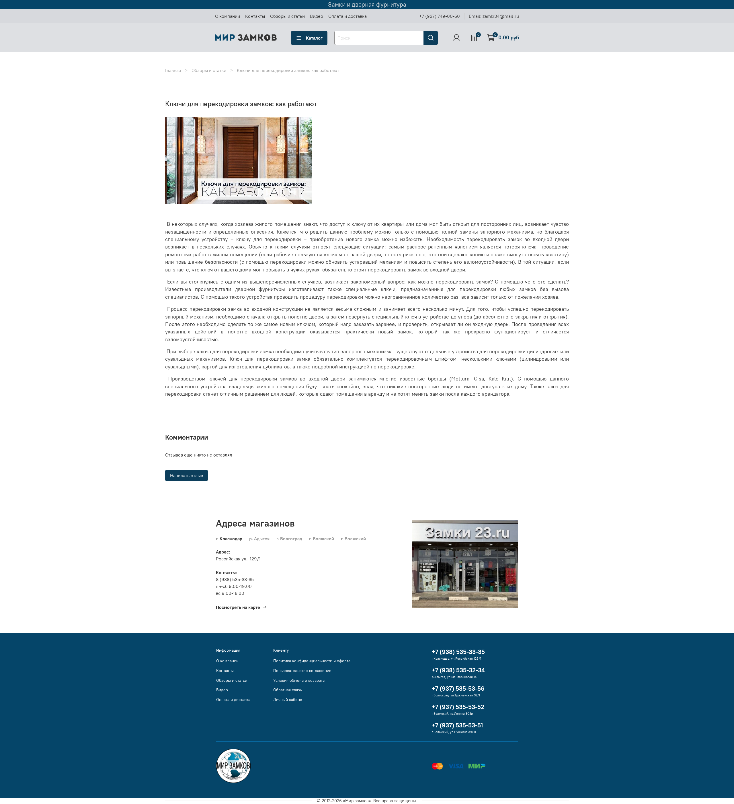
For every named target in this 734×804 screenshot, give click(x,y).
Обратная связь (287, 689)
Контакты (255, 16)
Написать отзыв (186, 475)
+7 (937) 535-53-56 (458, 688)
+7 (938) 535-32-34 (458, 670)
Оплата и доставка (347, 16)
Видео (316, 16)
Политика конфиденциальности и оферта (311, 660)
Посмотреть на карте (238, 607)
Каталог (314, 38)
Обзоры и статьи (287, 16)
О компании (227, 16)
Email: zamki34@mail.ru (494, 16)
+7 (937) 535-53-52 (458, 707)
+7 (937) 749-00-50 (439, 16)
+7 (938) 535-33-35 (458, 652)
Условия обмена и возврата (299, 680)
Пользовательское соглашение (302, 670)
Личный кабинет (288, 699)
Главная (173, 70)
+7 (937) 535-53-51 (457, 725)
